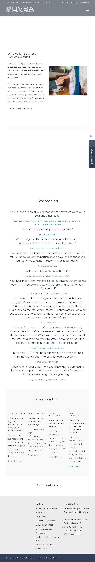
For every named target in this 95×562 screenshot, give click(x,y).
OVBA (12, 413)
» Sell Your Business (18, 161)
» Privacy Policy (42, 548)
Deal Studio (57, 558)
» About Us (40, 513)
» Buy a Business (58, 161)
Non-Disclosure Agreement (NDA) (75, 2)
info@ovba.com (28, 2)
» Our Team (40, 517)
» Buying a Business (44, 525)
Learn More (13, 180)
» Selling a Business (43, 529)
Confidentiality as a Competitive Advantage (37, 421)
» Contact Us (40, 533)
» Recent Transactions (45, 521)
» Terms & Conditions (44, 544)
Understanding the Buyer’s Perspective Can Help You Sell (76, 512)
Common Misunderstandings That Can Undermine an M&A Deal (78, 426)
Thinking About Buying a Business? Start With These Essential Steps (16, 424)
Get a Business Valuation (46, 509)
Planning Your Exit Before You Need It (56, 423)
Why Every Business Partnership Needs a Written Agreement (73, 530)
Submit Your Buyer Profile (45, 2)
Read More (13, 461)
